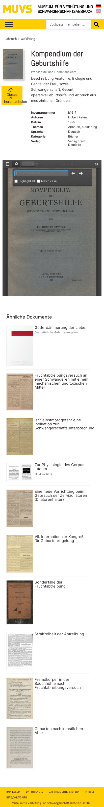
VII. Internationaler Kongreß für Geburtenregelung (59, 539)
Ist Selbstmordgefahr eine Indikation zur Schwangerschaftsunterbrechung (62, 424)
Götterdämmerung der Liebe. (60, 328)
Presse (89, 792)
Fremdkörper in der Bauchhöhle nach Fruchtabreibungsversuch (58, 684)
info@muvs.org (16, 797)
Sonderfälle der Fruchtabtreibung (50, 584)
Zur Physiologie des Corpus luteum (59, 467)
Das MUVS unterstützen (64, 792)
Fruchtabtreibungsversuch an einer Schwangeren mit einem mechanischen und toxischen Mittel (61, 381)
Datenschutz (34, 792)
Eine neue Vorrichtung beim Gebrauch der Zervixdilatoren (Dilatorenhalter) (61, 495)
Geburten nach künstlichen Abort (59, 731)
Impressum (13, 792)
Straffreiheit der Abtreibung (59, 634)
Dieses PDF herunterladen (13, 98)
